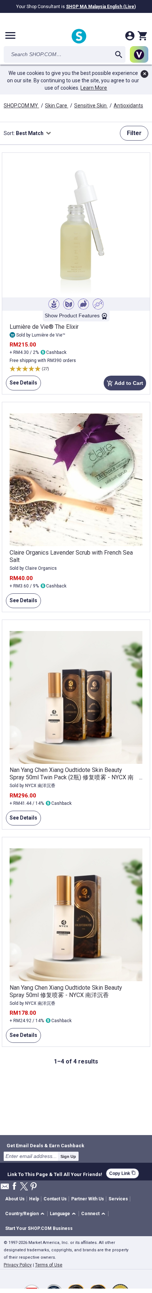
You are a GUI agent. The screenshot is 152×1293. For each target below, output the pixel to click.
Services (118, 1198)
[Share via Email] (5, 1188)
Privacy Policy (18, 1265)
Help (34, 1198)
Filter (134, 133)
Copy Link (122, 1173)
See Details (21, 385)
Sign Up (68, 1156)
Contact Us (55, 1198)
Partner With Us (87, 1198)
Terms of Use (48, 1265)
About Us (15, 1198)
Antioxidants (128, 105)
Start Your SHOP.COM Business (39, 1228)
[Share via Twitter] (24, 1187)
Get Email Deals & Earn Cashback (45, 1145)
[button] (26, 1214)
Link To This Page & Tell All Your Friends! (54, 1173)
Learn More (93, 88)
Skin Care (56, 105)
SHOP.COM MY (21, 105)
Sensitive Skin (91, 105)
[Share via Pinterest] (34, 1187)
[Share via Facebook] (14, 1186)
